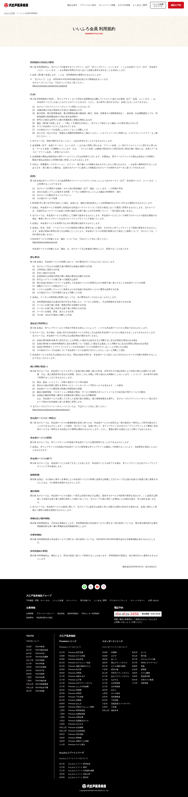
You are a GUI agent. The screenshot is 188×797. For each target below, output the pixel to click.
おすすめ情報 (124, 5)
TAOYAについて (32, 641)
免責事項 (29, 618)
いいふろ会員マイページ (158, 5)
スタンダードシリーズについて (114, 647)
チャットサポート (138, 600)
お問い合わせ (153, 600)
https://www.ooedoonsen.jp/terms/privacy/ (51, 410)
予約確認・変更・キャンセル (37, 600)
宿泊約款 (61, 613)
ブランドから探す (88, 5)
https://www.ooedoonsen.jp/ (44, 242)
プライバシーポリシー (45, 613)
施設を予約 (176, 5)
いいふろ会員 (58, 600)
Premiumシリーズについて (70, 647)
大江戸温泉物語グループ (39, 595)
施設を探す (72, 5)
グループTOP (9, 13)
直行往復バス (85, 600)
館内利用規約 (73, 613)
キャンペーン (71, 600)
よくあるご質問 (140, 5)
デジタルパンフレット (119, 600)
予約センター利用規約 (90, 613)
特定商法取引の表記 (44, 618)
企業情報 (29, 613)
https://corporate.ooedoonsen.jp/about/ (49, 86)
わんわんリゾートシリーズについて (73, 758)
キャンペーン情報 (107, 5)
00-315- (127, 614)
